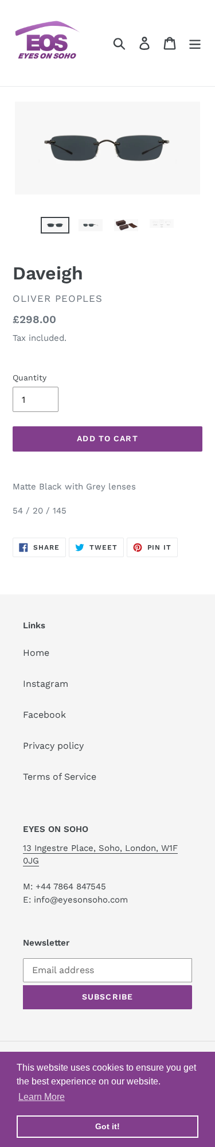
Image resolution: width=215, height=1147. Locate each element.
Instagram (45, 683)
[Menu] (195, 43)
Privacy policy (53, 745)
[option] (55, 229)
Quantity (29, 377)
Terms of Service (59, 776)
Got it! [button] (107, 1126)
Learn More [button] (41, 1097)
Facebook (44, 714)
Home (36, 652)
